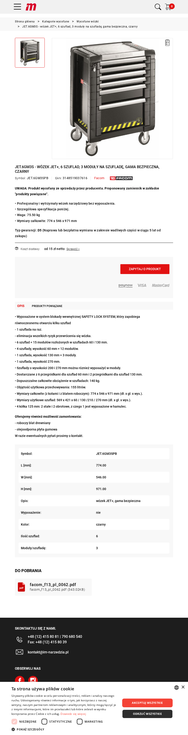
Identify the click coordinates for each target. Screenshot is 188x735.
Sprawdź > (73, 249)
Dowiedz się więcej (73, 714)
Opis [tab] (21, 306)
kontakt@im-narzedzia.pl (48, 652)
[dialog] (94, 708)
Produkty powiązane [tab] (47, 306)
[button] (55, 98)
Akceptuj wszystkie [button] (147, 703)
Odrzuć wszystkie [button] (147, 714)
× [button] (183, 687)
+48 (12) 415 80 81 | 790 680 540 (55, 636)
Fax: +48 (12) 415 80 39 (47, 642)
